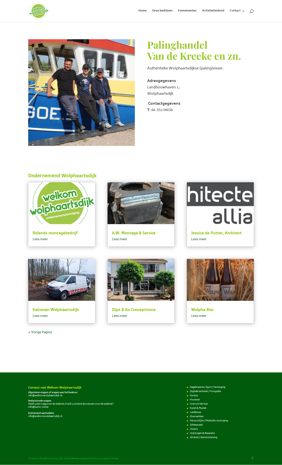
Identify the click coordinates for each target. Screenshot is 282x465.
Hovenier (195, 400)
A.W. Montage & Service (134, 232)
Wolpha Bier (202, 309)
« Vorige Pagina (40, 332)
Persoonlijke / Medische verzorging (209, 421)
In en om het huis (199, 404)
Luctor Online (111, 459)
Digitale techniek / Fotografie (205, 392)
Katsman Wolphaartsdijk (56, 309)
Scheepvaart (196, 425)
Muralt (43, 459)
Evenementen (187, 11)
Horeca (194, 396)
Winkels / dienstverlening (203, 438)
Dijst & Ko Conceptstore (134, 309)
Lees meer (40, 239)
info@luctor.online (38, 407)
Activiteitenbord (213, 11)
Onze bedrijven (162, 11)
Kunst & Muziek (198, 408)
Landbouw (195, 413)
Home (142, 11)
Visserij (194, 429)
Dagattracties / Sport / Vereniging (207, 387)
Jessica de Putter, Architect (216, 232)
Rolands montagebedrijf (55, 232)
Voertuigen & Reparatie (202, 433)
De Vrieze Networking (73, 459)
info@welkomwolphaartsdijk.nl (45, 396)
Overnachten (197, 417)
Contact (235, 11)
